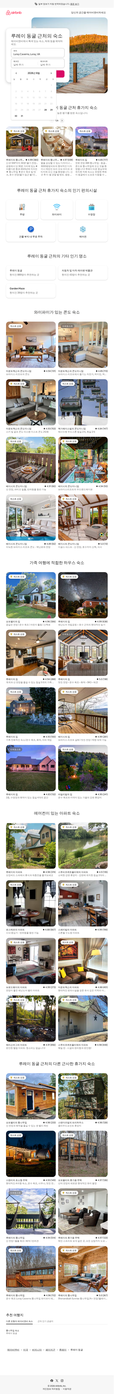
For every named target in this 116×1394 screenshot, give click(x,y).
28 (45, 109)
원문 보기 (74, 4)
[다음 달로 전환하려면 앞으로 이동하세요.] (51, 73)
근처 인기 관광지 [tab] (45, 1321)
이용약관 (67, 1389)
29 (51, 109)
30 (16, 116)
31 (22, 116)
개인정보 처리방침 (51, 1389)
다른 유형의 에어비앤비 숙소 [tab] (19, 1321)
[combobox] (37, 54)
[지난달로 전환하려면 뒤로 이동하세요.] (16, 73)
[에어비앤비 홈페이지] (13, 12)
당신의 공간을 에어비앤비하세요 (88, 12)
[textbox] (24, 64)
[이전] (51, 120)
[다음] (62, 120)
